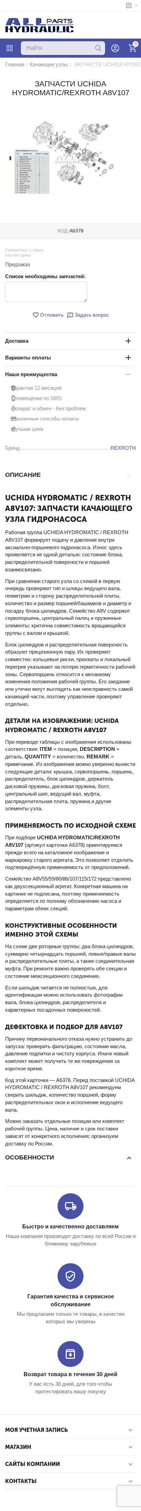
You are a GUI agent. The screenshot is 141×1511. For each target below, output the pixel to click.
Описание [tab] (23, 474)
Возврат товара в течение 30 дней (70, 1374)
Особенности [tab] (29, 1157)
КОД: (62, 230)
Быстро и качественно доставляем (70, 1226)
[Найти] (98, 48)
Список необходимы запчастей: (45, 276)
